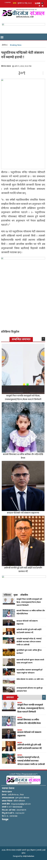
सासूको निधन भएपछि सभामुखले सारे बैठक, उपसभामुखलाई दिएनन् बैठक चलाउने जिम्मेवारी (23, 397)
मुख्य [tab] (16, 595)
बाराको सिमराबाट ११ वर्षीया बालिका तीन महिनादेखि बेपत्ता (23, 456)
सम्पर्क (39, 850)
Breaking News (15, 45)
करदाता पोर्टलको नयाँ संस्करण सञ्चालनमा (23, 513)
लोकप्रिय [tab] (24, 595)
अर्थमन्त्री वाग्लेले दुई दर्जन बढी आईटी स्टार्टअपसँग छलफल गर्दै (23, 569)
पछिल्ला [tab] (7, 595)
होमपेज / (5, 45)
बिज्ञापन (33, 850)
